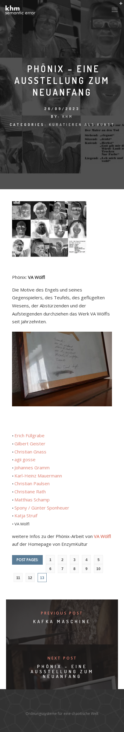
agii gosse (25, 459)
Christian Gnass (30, 452)
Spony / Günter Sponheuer (41, 508)
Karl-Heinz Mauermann (38, 476)
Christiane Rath (30, 491)
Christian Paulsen (32, 483)
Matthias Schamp (32, 500)
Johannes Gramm (32, 468)
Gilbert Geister (29, 444)
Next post (62, 658)
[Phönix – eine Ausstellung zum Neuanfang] (62, 260)
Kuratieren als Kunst (82, 124)
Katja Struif (25, 515)
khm (67, 116)
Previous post (62, 613)
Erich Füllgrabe (29, 435)
